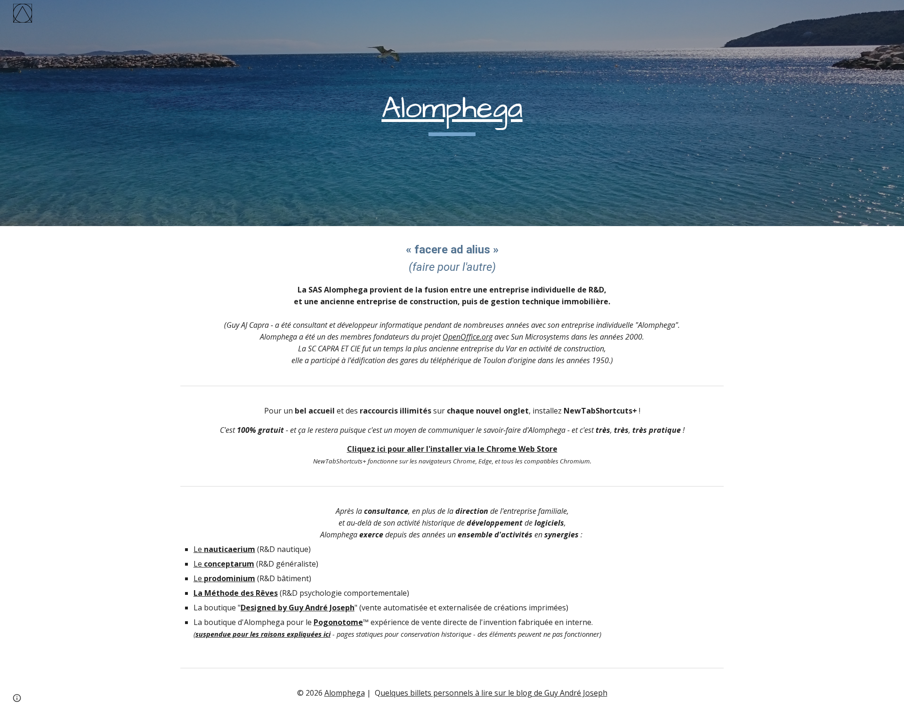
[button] (17, 698)
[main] (452, 113)
